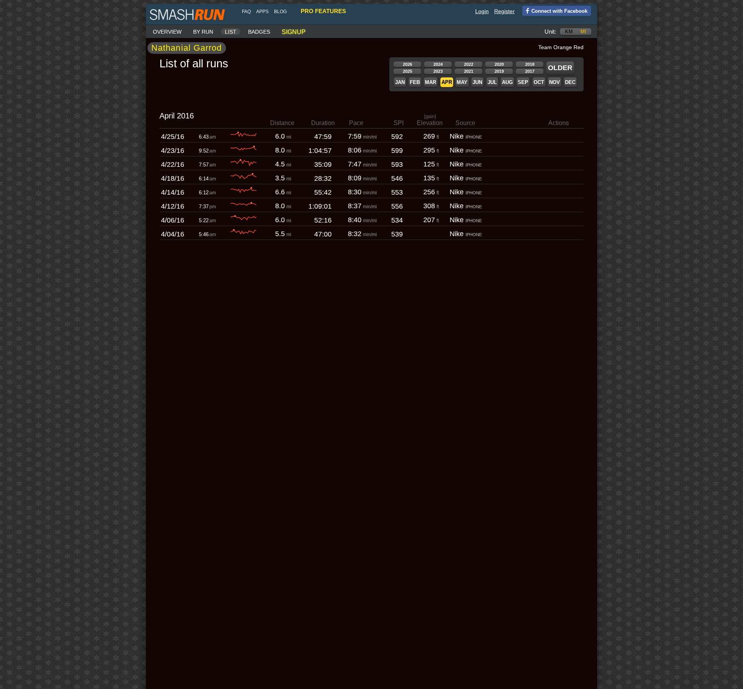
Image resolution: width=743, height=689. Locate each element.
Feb (415, 82)
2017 (529, 71)
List (230, 32)
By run (203, 32)
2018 (529, 64)
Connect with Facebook (559, 11)
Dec (570, 82)
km (569, 31)
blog (280, 11)
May (462, 82)
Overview (167, 32)
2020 (499, 64)
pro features (323, 11)
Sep (523, 82)
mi (583, 31)
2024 (438, 64)
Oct (539, 82)
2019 (499, 71)
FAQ (246, 11)
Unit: (550, 31)
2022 (468, 64)
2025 (407, 71)
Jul (492, 82)
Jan (400, 82)
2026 (407, 64)
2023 (438, 71)
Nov (554, 82)
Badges (259, 32)
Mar (430, 82)
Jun (477, 82)
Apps (262, 11)
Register (504, 11)
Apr (447, 82)
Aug (507, 82)
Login (482, 11)
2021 (468, 71)
